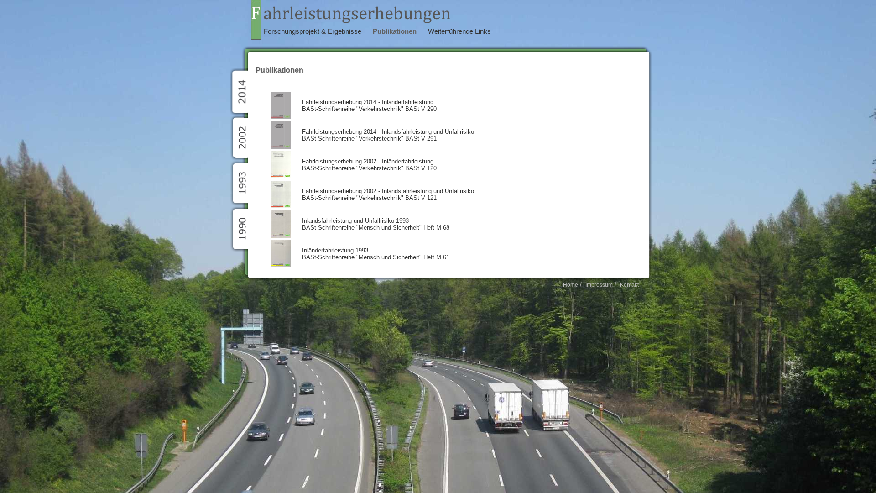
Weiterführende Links (459, 31)
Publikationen (395, 31)
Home (570, 285)
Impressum (599, 285)
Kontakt (629, 285)
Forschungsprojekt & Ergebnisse (312, 31)
